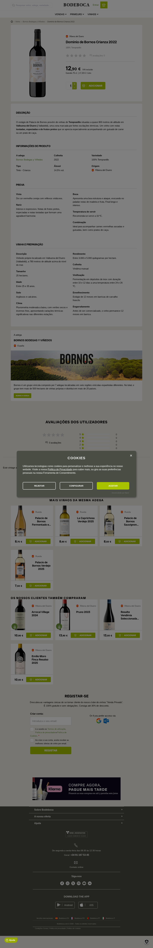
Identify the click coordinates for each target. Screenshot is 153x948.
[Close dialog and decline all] (131, 456)
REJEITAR (39, 486)
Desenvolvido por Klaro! (120, 493)
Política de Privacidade (60, 469)
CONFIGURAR (76, 486)
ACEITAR (113, 486)
